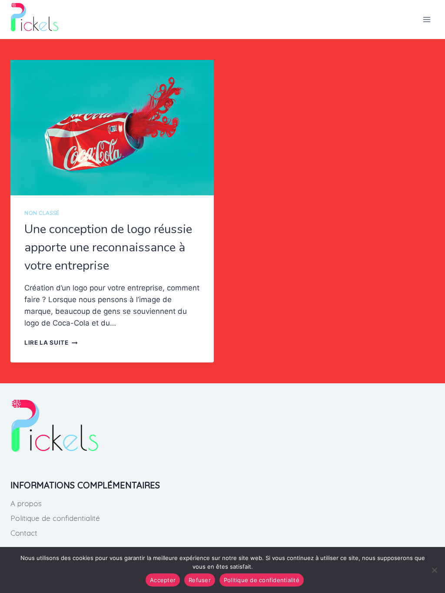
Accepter (163, 580)
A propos (26, 503)
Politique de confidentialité (55, 518)
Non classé (42, 213)
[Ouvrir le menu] (426, 19)
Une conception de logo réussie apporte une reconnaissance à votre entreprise (108, 247)
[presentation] (112, 127)
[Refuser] (434, 570)
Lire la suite (50, 342)
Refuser (200, 580)
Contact (23, 532)
